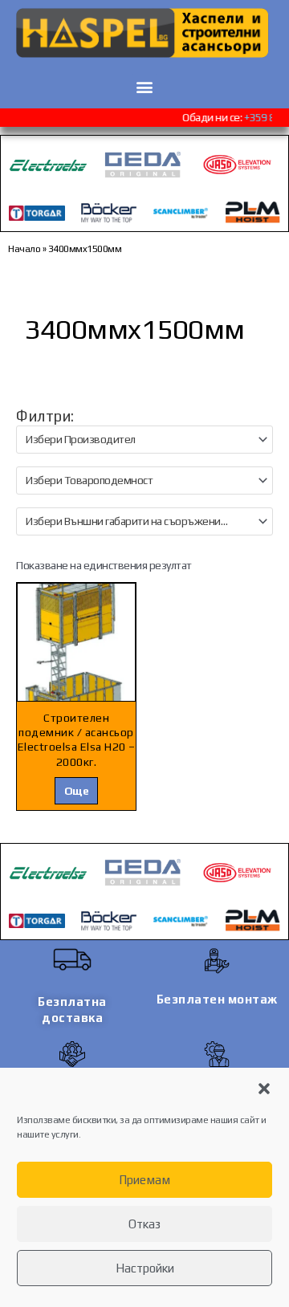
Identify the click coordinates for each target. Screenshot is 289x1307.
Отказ (144, 1224)
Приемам (144, 1180)
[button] (264, 1089)
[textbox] (138, 439)
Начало (24, 248)
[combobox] (144, 439)
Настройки (145, 1268)
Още (76, 790)
